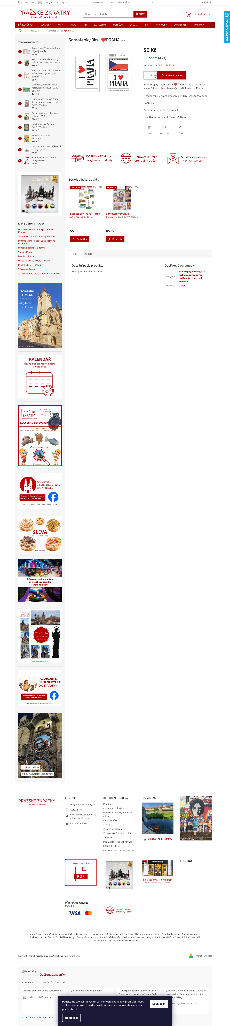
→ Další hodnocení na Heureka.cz (38, 1017)
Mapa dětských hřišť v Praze (117, 842)
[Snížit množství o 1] (155, 77)
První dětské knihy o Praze (69, 937)
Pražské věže (113, 937)
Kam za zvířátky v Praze (121, 934)
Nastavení (71, 1018)
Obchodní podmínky (120, 2)
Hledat (140, 14)
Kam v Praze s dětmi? (40, 934)
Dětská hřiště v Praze (104, 940)
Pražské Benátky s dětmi (31, 247)
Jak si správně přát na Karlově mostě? (38, 273)
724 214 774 (76, 810)
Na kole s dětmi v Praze (42, 937)
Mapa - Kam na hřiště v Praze (34, 260)
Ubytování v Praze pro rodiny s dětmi (141, 937)
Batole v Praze (26, 256)
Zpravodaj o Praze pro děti (117, 833)
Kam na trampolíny (191, 934)
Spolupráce (109, 824)
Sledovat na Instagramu (160, 839)
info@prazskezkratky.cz (82, 804)
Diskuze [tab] (88, 254)
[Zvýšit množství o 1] (155, 73)
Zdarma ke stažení (112, 829)
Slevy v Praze (25, 252)
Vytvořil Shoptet (203, 956)
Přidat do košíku (174, 75)
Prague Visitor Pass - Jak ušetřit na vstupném (36, 242)
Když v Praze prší (191, 937)
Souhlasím (158, 1004)
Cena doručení (110, 820)
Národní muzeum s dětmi (148, 934)
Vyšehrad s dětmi (171, 934)
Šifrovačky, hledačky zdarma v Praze (71, 934)
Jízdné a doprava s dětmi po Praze (36, 236)
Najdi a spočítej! (100, 934)
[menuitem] (26, 25)
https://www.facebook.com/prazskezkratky (83, 816)
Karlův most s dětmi (94, 937)
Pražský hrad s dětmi (29, 265)
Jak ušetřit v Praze (170, 937)
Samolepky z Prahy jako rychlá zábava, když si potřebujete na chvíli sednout (192, 276)
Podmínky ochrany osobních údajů (117, 814)
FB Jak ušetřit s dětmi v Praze (118, 850)
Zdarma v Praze (26, 269)
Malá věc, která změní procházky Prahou (35, 230)
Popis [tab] (75, 254)
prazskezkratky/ (78, 823)
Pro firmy (97, 2)
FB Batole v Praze (112, 846)
